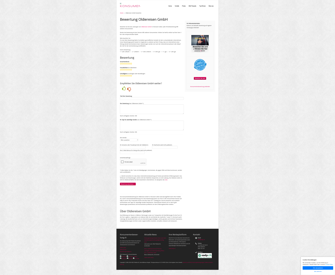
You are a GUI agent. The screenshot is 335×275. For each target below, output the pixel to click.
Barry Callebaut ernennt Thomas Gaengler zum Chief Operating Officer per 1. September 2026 (154, 250)
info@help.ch (201, 239)
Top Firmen (202, 6)
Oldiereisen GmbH (146, 27)
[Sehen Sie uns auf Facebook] (123, 256)
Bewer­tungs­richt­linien (125, 251)
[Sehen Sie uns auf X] (132, 256)
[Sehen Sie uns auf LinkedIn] (130, 258)
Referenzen (123, 249)
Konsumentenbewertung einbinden (200, 86)
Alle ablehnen (318, 271)
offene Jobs (123, 247)
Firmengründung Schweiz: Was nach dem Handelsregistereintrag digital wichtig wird (155, 240)
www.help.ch (172, 248)
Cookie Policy (329, 264)
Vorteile (177, 6)
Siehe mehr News (149, 257)
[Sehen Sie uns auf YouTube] (136, 258)
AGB (166, 180)
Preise (184, 6)
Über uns (211, 6)
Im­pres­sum (186, 262)
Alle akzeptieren (318, 268)
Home (170, 6)
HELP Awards (192, 6)
